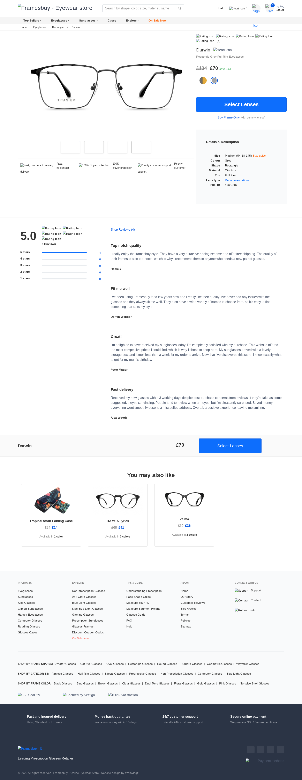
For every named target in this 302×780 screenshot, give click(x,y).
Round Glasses (167, 663)
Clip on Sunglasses (30, 608)
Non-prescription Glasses (88, 590)
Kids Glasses (26, 602)
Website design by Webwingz (119, 772)
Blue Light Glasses (84, 602)
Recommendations (237, 180)
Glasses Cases (27, 632)
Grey (213, 56)
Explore (131, 20)
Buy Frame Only (229, 117)
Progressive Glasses (142, 673)
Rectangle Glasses (140, 663)
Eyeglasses (59, 20)
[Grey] (216, 80)
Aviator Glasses (65, 663)
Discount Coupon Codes (88, 632)
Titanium (230, 170)
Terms (185, 614)
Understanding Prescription (144, 590)
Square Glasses (192, 663)
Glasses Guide (135, 614)
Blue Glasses (85, 683)
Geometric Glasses (219, 663)
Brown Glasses (108, 683)
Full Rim (223, 56)
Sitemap (186, 626)
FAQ (129, 620)
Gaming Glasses (83, 614)
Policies (185, 620)
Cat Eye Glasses (91, 663)
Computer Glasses (30, 620)
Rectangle (58, 27)
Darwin (76, 27)
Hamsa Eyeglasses (30, 614)
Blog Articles (188, 608)
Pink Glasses (227, 683)
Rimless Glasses (62, 673)
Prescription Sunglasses (87, 620)
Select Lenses (241, 104)
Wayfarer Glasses (247, 663)
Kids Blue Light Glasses (87, 608)
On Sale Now (157, 20)
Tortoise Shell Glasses (255, 683)
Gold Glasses (206, 683)
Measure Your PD (137, 602)
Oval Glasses (115, 663)
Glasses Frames (82, 626)
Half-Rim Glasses (89, 673)
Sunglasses (87, 20)
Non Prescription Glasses (176, 673)
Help (221, 8)
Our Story (187, 596)
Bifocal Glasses (115, 673)
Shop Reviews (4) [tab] (123, 229)
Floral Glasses (183, 683)
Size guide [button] (259, 155)
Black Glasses (63, 683)
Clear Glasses (131, 683)
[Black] (205, 80)
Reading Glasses (29, 626)
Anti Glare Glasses (84, 596)
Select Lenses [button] (230, 446)
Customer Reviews (193, 602)
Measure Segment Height (143, 608)
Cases (112, 20)
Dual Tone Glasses (157, 683)
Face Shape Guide (138, 596)
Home (24, 27)
